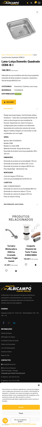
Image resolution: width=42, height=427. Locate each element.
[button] (39, 385)
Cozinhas (19, 55)
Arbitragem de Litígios (8, 337)
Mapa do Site (5, 355)
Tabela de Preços (6, 333)
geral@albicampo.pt (9, 364)
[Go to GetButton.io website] (5, 424)
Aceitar (21, 407)
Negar (21, 413)
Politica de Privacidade (8, 344)
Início (3, 55)
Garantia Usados (6, 351)
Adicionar (10, 102)
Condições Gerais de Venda (9, 340)
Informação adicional (14, 204)
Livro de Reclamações (8, 348)
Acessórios (10, 55)
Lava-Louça (28, 55)
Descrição (8, 108)
